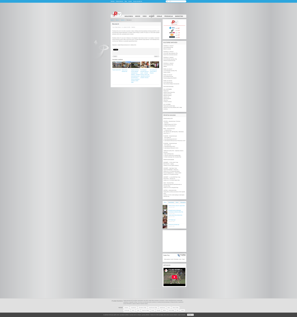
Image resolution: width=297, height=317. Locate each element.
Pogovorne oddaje (145, 310)
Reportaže (158, 310)
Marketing (179, 16)
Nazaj (114, 56)
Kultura (168, 307)
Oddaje (159, 16)
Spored (151, 16)
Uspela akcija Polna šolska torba (175, 215)
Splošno (123, 20)
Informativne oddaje (142, 307)
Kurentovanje (126, 310)
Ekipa (126, 1)
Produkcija (168, 16)
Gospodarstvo (133, 307)
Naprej (156, 56)
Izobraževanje (162, 307)
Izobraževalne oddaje (153, 307)
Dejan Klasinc (118, 27)
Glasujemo (183, 202)
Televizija (112, 1)
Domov (112, 20)
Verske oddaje (171, 310)
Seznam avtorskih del (137, 1)
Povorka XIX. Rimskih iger (173, 224)
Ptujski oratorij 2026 (116, 69)
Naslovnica (129, 16)
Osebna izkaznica (119, 1)
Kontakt (130, 1)
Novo (165, 202)
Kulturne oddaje (175, 307)
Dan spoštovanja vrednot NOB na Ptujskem (153, 71)
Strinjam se (190, 314)
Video (145, 16)
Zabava (182, 310)
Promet (152, 310)
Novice (137, 16)
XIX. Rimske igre (171, 219)
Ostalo (138, 310)
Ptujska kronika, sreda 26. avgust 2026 (176, 205)
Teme (177, 202)
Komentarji (171, 202)
